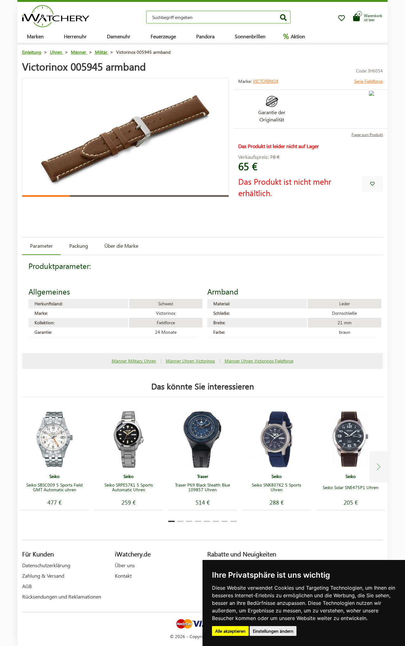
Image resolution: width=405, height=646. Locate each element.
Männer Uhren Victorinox (190, 361)
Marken (35, 36)
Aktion (294, 36)
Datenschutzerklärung (46, 565)
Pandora (205, 36)
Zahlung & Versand (43, 575)
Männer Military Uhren (134, 361)
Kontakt (123, 575)
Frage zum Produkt (367, 134)
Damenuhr (118, 36)
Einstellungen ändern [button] (273, 631)
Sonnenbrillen (250, 36)
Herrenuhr (75, 36)
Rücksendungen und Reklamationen (61, 596)
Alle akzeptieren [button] (230, 631)
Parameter (41, 245)
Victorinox (265, 81)
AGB (27, 586)
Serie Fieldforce (368, 81)
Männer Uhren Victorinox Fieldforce (259, 361)
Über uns (125, 565)
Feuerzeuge (163, 36)
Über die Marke (121, 245)
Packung (78, 245)
